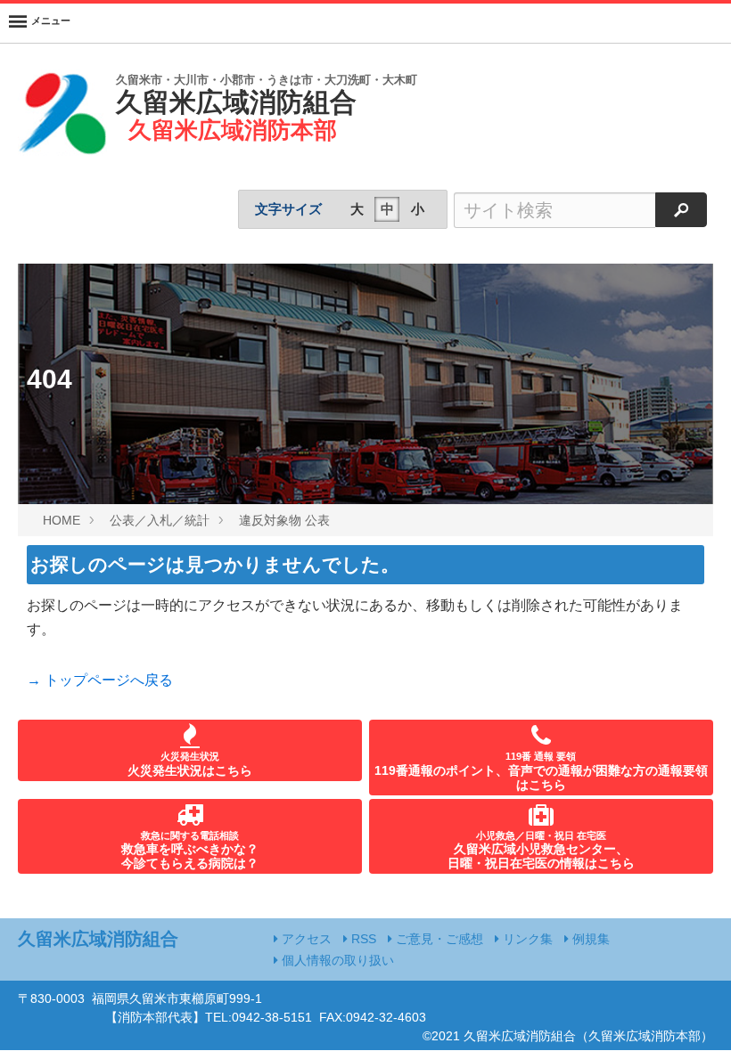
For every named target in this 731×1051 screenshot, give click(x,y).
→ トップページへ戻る (100, 680)
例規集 (589, 939)
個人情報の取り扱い (336, 960)
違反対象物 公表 (284, 520)
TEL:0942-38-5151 (258, 1017)
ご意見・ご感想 (437, 939)
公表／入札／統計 (159, 520)
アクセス (305, 939)
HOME (61, 520)
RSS (362, 939)
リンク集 (526, 939)
